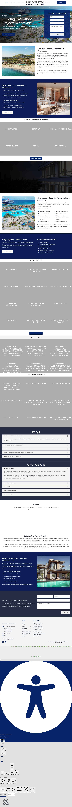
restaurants (40, 64)
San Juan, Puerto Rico (39, 627)
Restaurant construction (62, 211)
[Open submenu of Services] (30, 626)
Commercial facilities (61, 213)
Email (5, 635)
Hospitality (6, 93)
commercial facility (6, 564)
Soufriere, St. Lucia (38, 631)
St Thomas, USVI (37, 629)
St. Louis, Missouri (37, 624)
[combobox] (36, 652)
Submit (57, 34)
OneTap (7, 736)
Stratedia (62, 642)
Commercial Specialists (15, 576)
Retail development (43, 221)
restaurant (31, 28)
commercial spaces (47, 475)
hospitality (17, 28)
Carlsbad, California (38, 626)
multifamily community (26, 563)
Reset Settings (2, 796)
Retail (16, 93)
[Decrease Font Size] (2, 746)
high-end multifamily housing (32, 475)
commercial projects (52, 56)
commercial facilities (49, 64)
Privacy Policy (64, 641)
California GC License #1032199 (9, 623)
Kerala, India (36, 636)
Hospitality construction (44, 211)
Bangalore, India (37, 634)
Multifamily (12, 93)
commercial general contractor (28, 476)
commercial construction (30, 26)
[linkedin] (5, 642)
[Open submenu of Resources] (30, 628)
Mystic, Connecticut (8, 628)
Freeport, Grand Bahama (39, 632)
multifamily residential (62, 55)
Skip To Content (3, 794)
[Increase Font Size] (2, 741)
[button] (36, 436)
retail (27, 28)
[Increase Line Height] (2, 756)
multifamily (23, 28)
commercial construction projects (48, 438)
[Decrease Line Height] (2, 761)
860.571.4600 (7, 633)
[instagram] (3, 642)
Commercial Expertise (23, 93)
